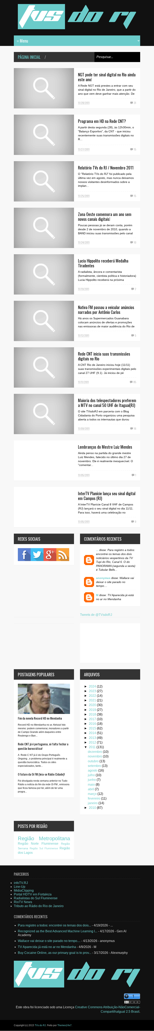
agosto (93, 770)
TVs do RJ (40, 1025)
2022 (93, 695)
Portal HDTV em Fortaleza (33, 894)
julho (92, 775)
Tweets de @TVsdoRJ (96, 614)
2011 (92, 747)
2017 (93, 719)
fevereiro (94, 798)
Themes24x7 (64, 1025)
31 (135, 103)
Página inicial (29, 57)
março (92, 794)
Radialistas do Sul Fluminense (36, 898)
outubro (93, 761)
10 (135, 242)
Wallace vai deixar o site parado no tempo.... (49, 941)
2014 (93, 733)
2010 (93, 807)
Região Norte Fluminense (38, 843)
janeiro (93, 803)
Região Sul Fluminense (44, 848)
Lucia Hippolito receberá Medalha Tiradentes (103, 263)
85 (134, 382)
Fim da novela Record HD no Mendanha (40, 718)
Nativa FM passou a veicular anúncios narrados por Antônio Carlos (106, 309)
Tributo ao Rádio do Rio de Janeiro (39, 906)
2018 (93, 714)
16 (135, 428)
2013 (93, 738)
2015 (93, 728)
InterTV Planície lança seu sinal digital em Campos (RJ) (106, 495)
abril (91, 789)
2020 (93, 705)
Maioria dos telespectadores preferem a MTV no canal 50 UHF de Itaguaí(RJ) (107, 402)
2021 (93, 700)
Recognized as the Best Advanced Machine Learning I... (57, 931)
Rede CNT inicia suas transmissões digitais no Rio (104, 356)
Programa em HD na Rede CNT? (102, 121)
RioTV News (23, 902)
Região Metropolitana (44, 838)
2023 (93, 691)
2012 (93, 742)
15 (135, 149)
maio (92, 784)
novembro (95, 756)
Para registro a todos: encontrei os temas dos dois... (54, 925)
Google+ (50, 554)
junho (92, 779)
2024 (93, 686)
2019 (93, 710)
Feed (62, 554)
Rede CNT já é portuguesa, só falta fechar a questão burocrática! (43, 746)
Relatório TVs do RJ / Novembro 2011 (106, 168)
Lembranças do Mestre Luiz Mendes (105, 447)
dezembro (95, 751)
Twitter (37, 554)
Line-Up (19, 886)
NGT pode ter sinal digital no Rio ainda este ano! (107, 77)
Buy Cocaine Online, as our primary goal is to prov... (54, 952)
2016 (93, 723)
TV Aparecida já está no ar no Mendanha (47, 947)
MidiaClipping (24, 890)
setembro (95, 766)
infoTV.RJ (21, 883)
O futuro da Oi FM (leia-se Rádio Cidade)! (41, 774)
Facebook (24, 554)
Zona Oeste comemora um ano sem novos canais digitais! (104, 216)
